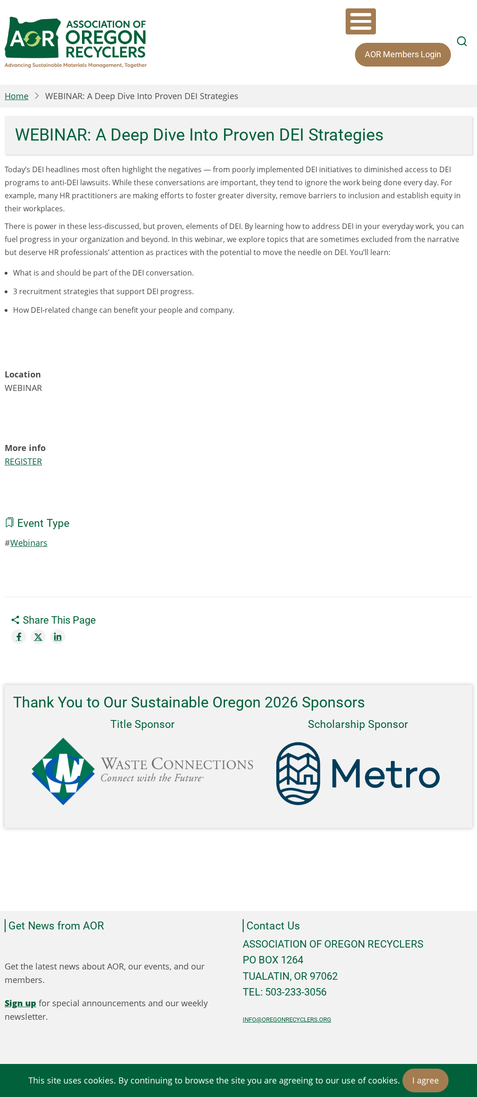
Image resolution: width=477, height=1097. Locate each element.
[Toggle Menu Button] (361, 21)
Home (16, 95)
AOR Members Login (403, 54)
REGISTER (23, 461)
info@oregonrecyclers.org (287, 1019)
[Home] (76, 42)
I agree (425, 1080)
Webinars (29, 542)
